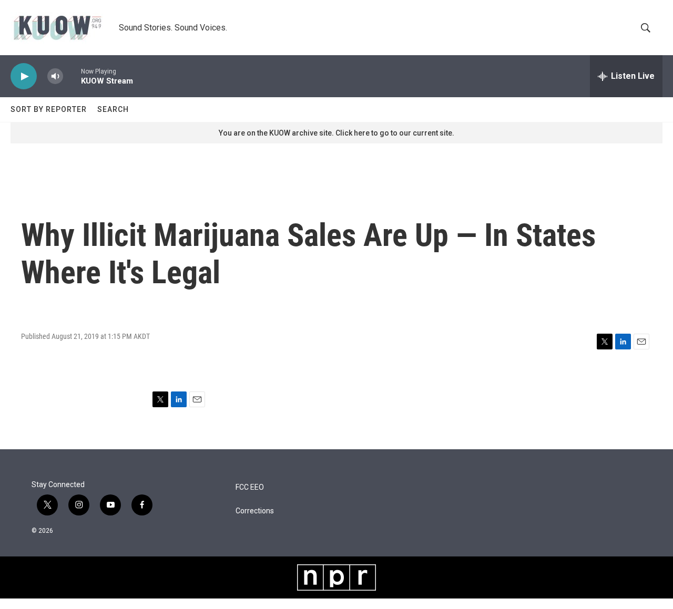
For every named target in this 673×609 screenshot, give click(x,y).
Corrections (255, 511)
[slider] (72, 75)
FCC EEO (250, 487)
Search (113, 109)
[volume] (55, 76)
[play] (23, 76)
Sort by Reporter (49, 109)
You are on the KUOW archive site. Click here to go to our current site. (336, 133)
